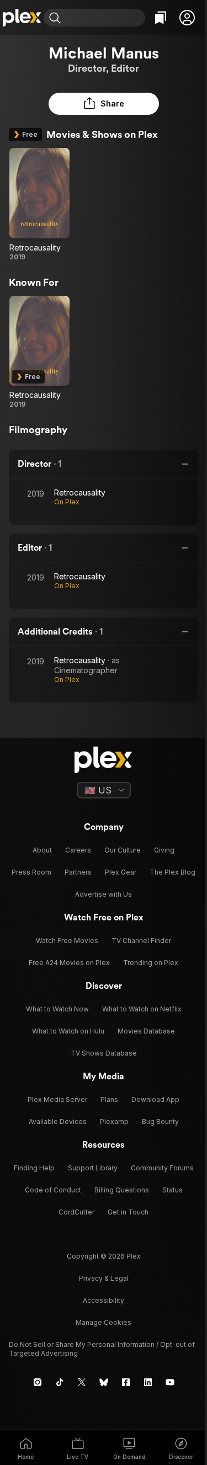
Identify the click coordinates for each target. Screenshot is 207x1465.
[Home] (22, 18)
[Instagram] (37, 1382)
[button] (187, 18)
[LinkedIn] (148, 1382)
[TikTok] (60, 1382)
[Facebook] (126, 1382)
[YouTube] (170, 1382)
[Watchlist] (161, 18)
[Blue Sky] (104, 1382)
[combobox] (104, 17)
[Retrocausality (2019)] (39, 205)
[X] (82, 1382)
